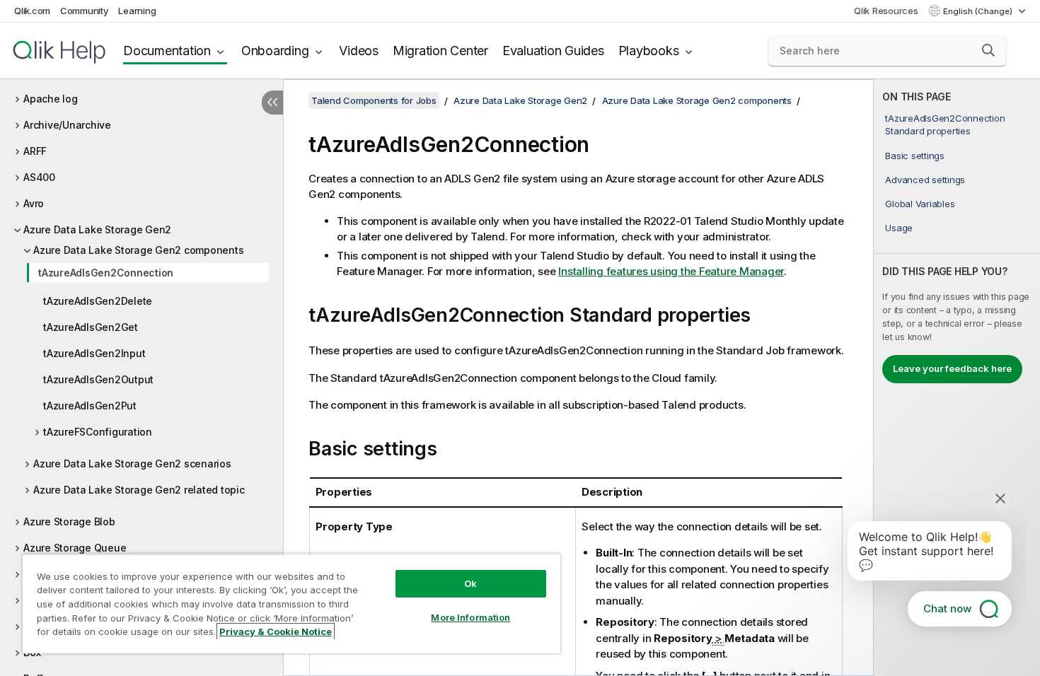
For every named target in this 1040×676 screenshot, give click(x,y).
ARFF (35, 151)
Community (84, 10)
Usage (899, 227)
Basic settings (914, 155)
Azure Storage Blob (69, 521)
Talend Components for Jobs (374, 100)
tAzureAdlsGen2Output (98, 379)
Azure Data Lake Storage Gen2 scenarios (132, 464)
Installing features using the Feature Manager (671, 271)
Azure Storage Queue (74, 548)
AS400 (39, 177)
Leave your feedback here (952, 368)
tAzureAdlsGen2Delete (97, 301)
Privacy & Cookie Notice (275, 631)
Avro (33, 203)
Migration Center (440, 50)
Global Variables (919, 203)
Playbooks (648, 50)
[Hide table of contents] (272, 103)
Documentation (167, 50)
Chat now (947, 608)
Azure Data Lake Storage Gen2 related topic (139, 490)
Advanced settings (925, 179)
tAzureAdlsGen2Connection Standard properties (945, 124)
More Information (470, 617)
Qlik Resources (886, 10)
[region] (291, 603)
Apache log (50, 99)
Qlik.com (32, 10)
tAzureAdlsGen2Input (94, 353)
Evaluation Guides (553, 50)
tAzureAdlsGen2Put (90, 406)
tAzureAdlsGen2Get (90, 327)
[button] (988, 50)
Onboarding (275, 50)
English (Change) (979, 11)
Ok (470, 583)
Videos (359, 50)
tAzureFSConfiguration (97, 432)
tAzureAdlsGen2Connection (105, 273)
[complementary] (957, 377)
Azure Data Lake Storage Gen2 (97, 229)
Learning (137, 10)
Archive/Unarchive (67, 125)
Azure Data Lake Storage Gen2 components (138, 250)
